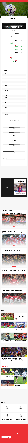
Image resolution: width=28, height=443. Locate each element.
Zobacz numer (14, 195)
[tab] (10, 120)
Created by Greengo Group (24, 441)
